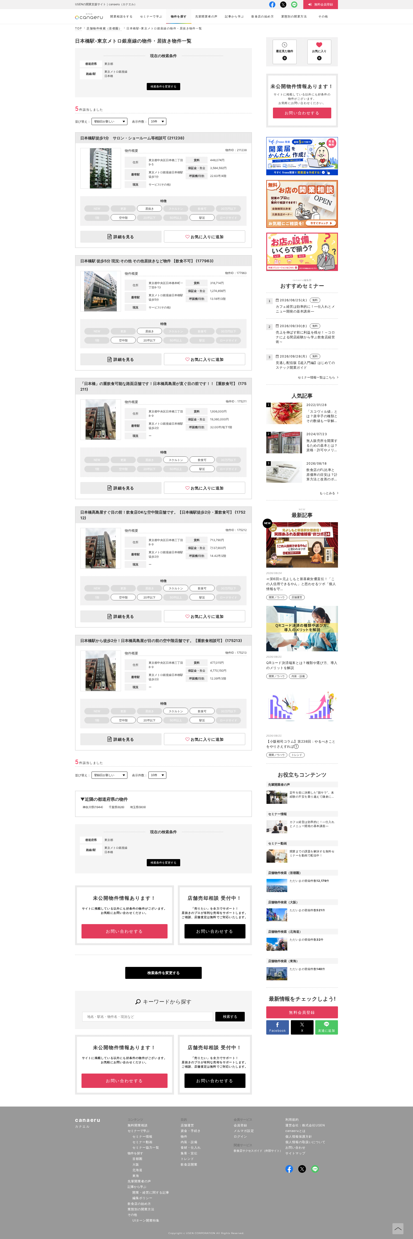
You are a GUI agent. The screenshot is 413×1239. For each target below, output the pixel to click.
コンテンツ (135, 1119)
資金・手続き (191, 1131)
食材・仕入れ (191, 1147)
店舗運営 (297, 597)
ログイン (240, 1136)
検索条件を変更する (163, 86)
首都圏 (137, 1159)
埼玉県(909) (138, 807)
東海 (135, 1176)
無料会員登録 (302, 1012)
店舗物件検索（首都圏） (104, 28)
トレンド (297, 755)
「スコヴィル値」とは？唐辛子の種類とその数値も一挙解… (322, 416)
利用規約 (292, 1119)
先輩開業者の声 (139, 1181)
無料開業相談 (138, 1125)
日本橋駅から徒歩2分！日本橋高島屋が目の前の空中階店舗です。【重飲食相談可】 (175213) (161, 640)
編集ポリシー (142, 1198)
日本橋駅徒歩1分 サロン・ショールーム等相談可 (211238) (132, 138)
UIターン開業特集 (145, 1220)
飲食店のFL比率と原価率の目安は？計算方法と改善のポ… (322, 474)
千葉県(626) (116, 807)
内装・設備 (298, 676)
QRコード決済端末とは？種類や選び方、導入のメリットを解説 (301, 665)
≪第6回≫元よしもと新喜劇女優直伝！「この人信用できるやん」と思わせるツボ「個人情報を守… (301, 584)
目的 (184, 1119)
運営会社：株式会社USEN (305, 1125)
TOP (78, 28)
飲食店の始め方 (139, 1204)
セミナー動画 (142, 1142)
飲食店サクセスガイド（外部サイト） (258, 1150)
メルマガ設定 (244, 1131)
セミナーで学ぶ (138, 1131)
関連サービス (243, 1145)
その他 (132, 1215)
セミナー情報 (142, 1136)
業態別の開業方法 (141, 1209)
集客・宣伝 (189, 1153)
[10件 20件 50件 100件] (157, 121)
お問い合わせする (124, 931)
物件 (184, 1136)
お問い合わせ (295, 1147)
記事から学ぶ (137, 1187)
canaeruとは (295, 1131)
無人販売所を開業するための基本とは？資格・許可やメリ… (322, 445)
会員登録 (240, 1125)
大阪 (135, 1164)
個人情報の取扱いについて (305, 1142)
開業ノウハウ (277, 597)
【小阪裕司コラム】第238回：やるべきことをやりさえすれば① (301, 743)
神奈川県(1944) (93, 807)
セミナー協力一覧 (145, 1147)
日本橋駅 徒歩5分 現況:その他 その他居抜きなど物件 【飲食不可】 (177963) (147, 260)
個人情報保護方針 (298, 1136)
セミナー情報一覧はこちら (316, 377)
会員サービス (243, 1119)
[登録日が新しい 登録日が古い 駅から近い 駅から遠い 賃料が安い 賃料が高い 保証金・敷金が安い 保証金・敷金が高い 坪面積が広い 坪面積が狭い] (109, 121)
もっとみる (327, 493)
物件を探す (135, 1153)
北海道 (137, 1170)
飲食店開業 (189, 1164)
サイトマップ (295, 1153)
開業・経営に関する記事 (150, 1192)
